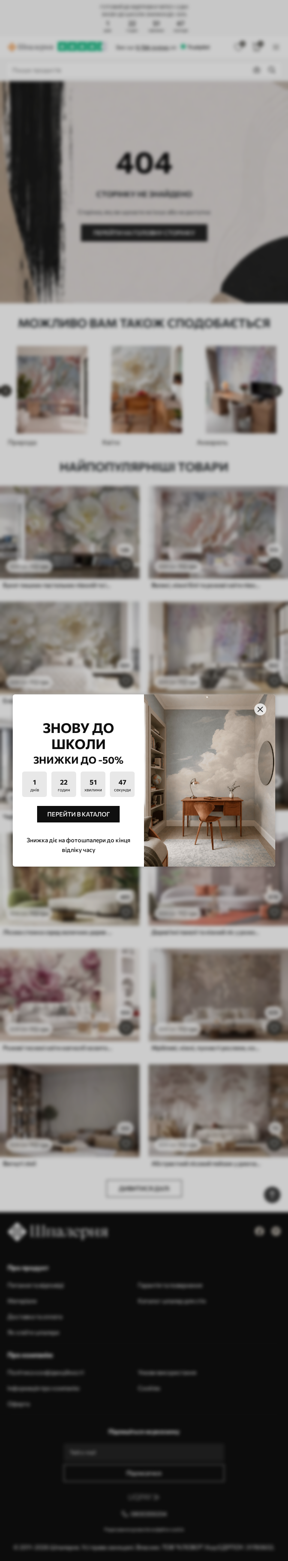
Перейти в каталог (78, 814)
